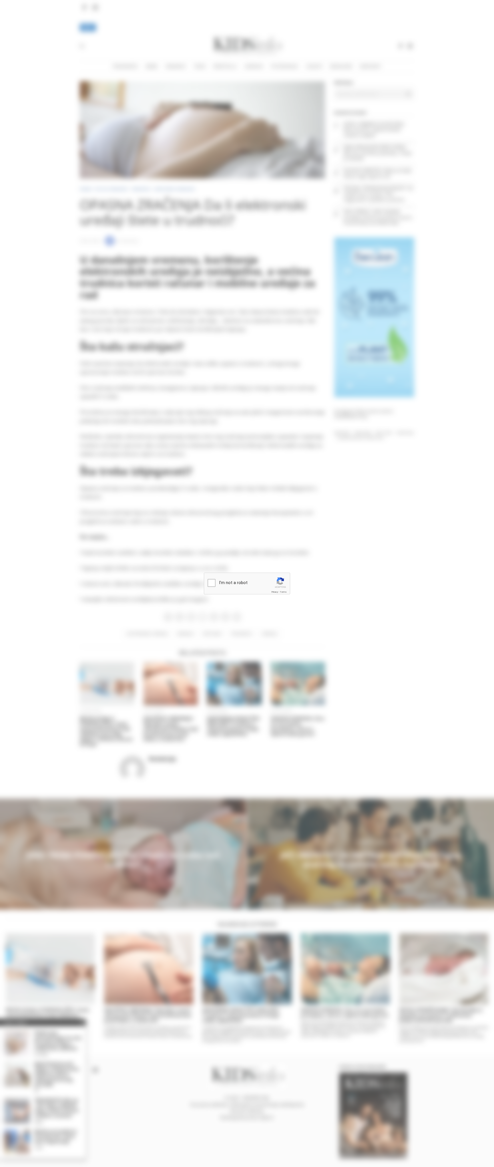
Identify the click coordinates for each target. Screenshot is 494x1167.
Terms (283, 592)
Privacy (274, 592)
